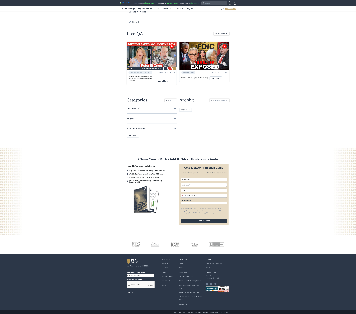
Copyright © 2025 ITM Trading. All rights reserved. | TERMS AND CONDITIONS (200, 312)
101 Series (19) (133, 108)
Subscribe (130, 292)
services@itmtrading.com (214, 263)
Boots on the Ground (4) (138, 128)
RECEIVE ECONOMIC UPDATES (136, 272)
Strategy (165, 263)
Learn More (163, 81)
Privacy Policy (184, 304)
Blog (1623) (132, 118)
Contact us (183, 272)
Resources (167, 9)
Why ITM (190, 9)
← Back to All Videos (136, 12)
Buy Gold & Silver (145, 9)
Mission (181, 268)
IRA (157, 9)
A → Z (170, 100)
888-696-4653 (230, 9)
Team (181, 263)
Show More (133, 136)
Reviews (179, 9)
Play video (172, 46)
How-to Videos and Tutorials (189, 292)
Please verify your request (135, 279)
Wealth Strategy (128, 9)
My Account (166, 281)
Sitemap (164, 285)
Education (165, 268)
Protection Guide (167, 276)
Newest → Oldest (219, 100)
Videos (164, 272)
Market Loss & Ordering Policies (190, 281)
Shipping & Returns (186, 276)
